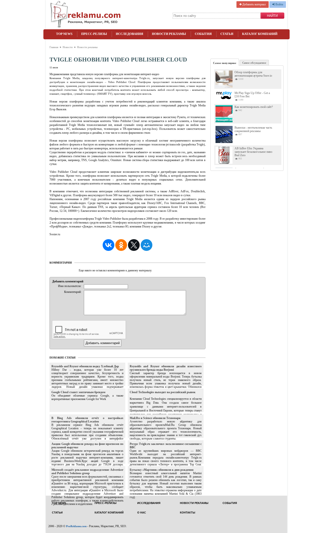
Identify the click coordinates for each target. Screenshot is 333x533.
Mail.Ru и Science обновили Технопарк (155, 418)
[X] (134, 245)
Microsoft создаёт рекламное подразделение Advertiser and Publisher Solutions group (87, 471)
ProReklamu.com (76, 526)
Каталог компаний (259, 34)
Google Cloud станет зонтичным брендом (78, 392)
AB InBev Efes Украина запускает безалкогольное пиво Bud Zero (253, 152)
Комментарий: (72, 292)
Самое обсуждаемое (254, 62)
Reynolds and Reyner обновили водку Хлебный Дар (85, 366)
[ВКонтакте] (108, 245)
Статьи (226, 34)
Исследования (129, 34)
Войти (279, 4)
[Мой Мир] (146, 245)
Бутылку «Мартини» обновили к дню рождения (162, 470)
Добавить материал (254, 4)
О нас (141, 512)
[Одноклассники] (121, 245)
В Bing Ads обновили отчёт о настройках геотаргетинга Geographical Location (87, 419)
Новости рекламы (169, 34)
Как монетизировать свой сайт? (254, 107)
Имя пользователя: (69, 286)
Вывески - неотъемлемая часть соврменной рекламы (253, 129)
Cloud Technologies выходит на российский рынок (163, 392)
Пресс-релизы (94, 34)
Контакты (187, 512)
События (203, 34)
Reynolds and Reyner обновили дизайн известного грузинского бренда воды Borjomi (166, 368)
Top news (64, 34)
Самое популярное (224, 63)
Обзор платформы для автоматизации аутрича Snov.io (253, 74)
